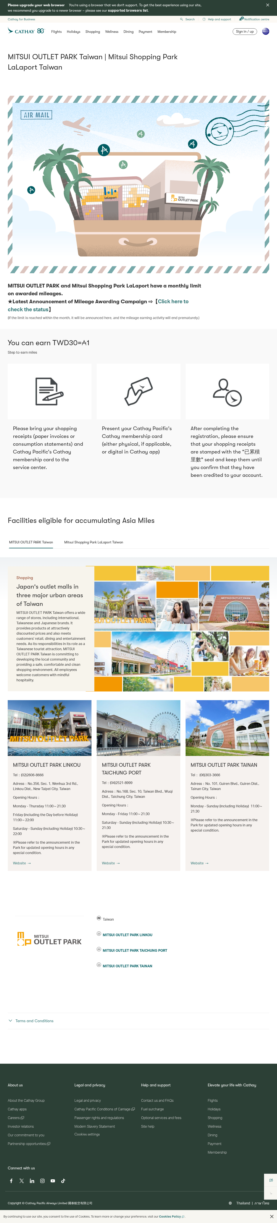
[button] (22, 863)
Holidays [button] (73, 32)
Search (190, 19)
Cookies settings (87, 1134)
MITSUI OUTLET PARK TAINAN (127, 966)
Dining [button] (129, 32)
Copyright (14, 1203)
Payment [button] (145, 32)
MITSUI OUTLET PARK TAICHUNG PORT (135, 950)
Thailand (243, 1203)
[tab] (31, 542)
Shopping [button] (92, 32)
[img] (267, 4)
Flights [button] (56, 32)
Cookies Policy (170, 1216)
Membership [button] (167, 32)
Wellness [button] (111, 32)
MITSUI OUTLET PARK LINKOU (127, 934)
